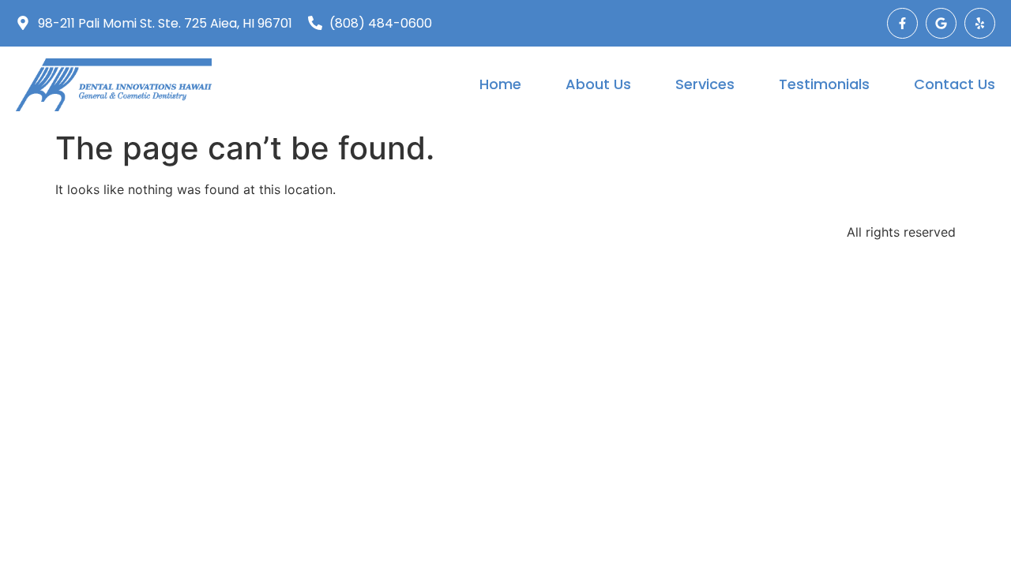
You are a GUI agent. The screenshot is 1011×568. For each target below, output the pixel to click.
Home (500, 84)
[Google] (941, 23)
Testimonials (824, 84)
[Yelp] (979, 23)
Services (705, 84)
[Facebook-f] (902, 23)
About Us (598, 84)
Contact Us (954, 84)
